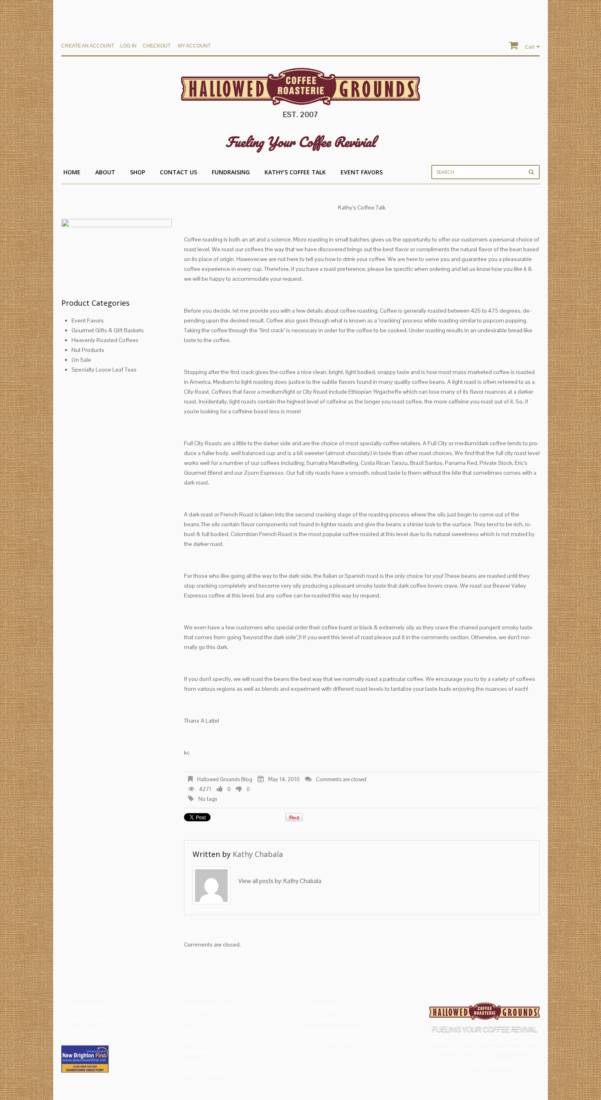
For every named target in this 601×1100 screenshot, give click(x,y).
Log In (128, 46)
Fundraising (231, 172)
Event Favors (362, 172)
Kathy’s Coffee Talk (295, 172)
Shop (137, 172)
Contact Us (178, 172)
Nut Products (88, 350)
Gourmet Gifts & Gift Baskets (108, 330)
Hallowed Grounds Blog (224, 779)
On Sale (81, 359)
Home (72, 172)
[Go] (531, 172)
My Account (194, 46)
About (105, 172)
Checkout (156, 46)
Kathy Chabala (258, 854)
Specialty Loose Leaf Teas (104, 369)
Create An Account (87, 46)
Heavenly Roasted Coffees (105, 340)
